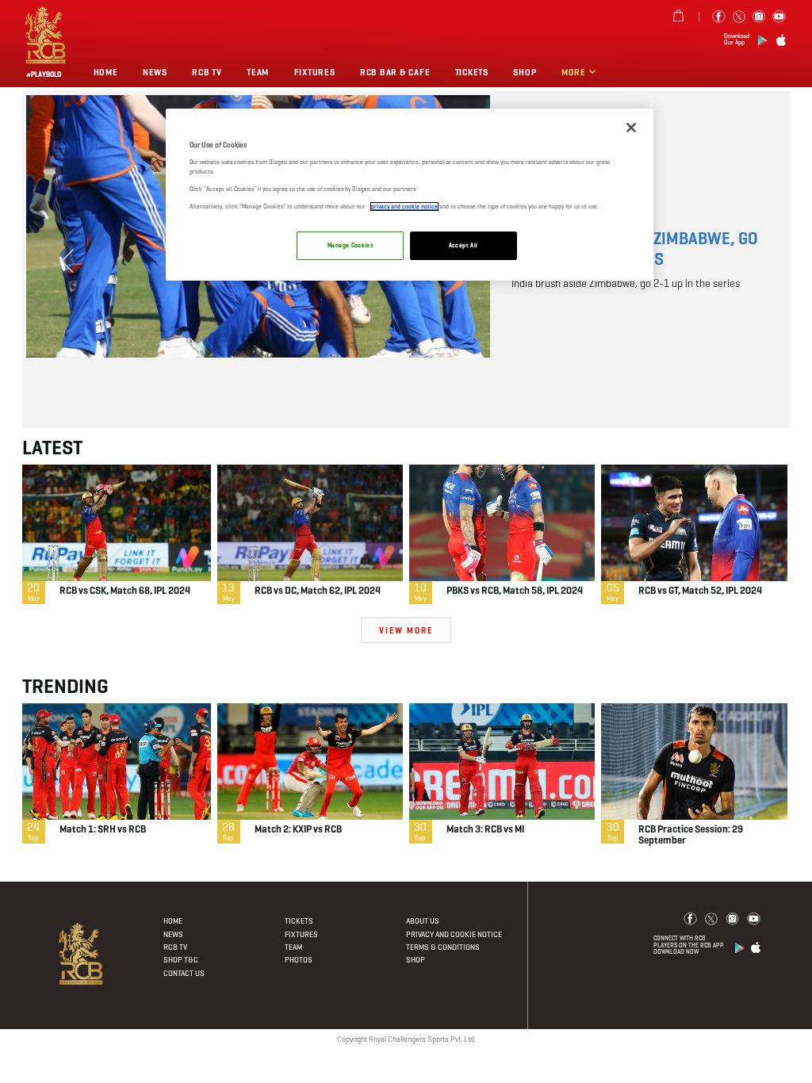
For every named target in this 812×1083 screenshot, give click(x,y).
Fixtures (314, 72)
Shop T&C (180, 960)
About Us (422, 921)
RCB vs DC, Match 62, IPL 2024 (318, 591)
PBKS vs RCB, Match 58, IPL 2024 (514, 591)
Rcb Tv (206, 72)
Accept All (463, 245)
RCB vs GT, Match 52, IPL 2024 (700, 591)
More (574, 72)
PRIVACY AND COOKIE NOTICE (454, 934)
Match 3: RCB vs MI (485, 830)
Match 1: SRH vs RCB (102, 830)
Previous (68, 260)
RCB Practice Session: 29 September (690, 836)
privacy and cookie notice (404, 206)
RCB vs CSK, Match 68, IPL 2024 (124, 591)
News (155, 72)
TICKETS (471, 72)
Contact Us (184, 973)
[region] (409, 195)
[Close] (631, 127)
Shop (524, 72)
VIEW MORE (406, 631)
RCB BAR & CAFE (395, 72)
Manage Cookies (350, 245)
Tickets (299, 921)
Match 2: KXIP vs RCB (298, 830)
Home (106, 72)
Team (258, 72)
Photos (298, 960)
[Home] (81, 953)
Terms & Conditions (443, 947)
